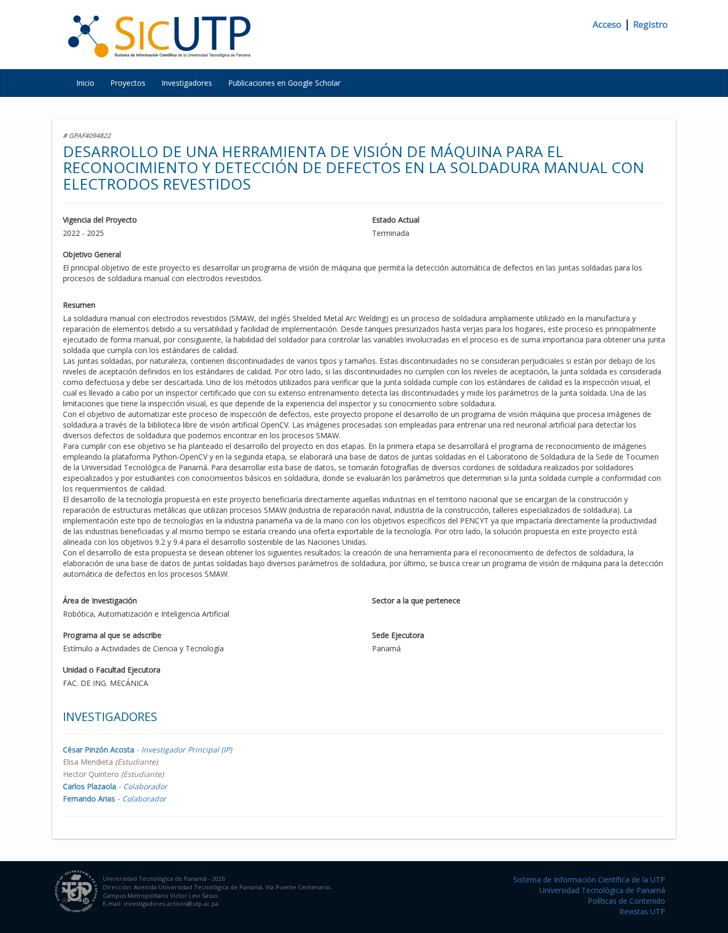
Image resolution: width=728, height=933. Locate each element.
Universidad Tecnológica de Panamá (602, 890)
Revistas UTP (642, 911)
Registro (650, 24)
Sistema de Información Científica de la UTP (589, 879)
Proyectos (127, 83)
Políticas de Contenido (626, 901)
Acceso (607, 24)
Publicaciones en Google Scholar (284, 83)
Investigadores (186, 83)
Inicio (85, 83)
